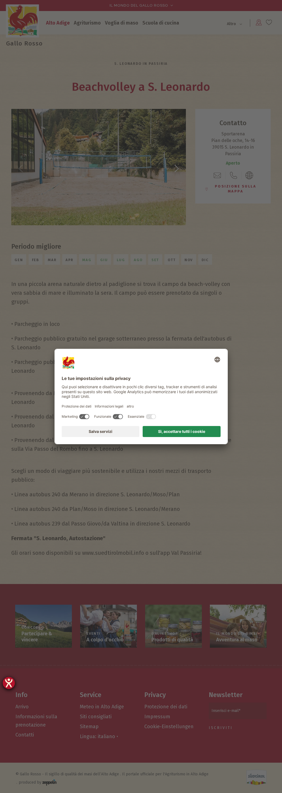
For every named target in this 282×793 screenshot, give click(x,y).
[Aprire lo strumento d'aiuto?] (9, 683)
